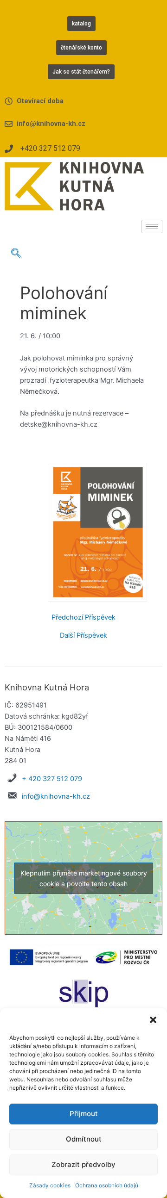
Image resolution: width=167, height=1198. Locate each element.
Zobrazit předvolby (83, 1164)
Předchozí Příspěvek (83, 617)
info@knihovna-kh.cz (56, 796)
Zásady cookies (50, 1185)
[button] (153, 1019)
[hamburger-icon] (151, 226)
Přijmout (84, 1113)
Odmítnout (84, 1139)
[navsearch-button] (16, 254)
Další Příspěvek (83, 635)
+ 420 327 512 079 (52, 779)
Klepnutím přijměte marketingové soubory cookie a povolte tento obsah (83, 878)
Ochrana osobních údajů (106, 1185)
